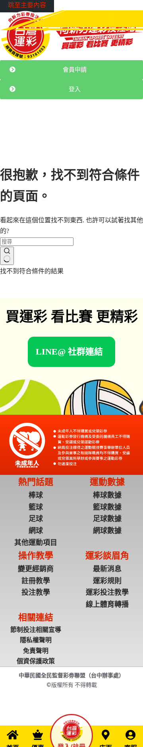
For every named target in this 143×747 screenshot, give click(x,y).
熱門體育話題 (83, 128)
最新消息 (27, 128)
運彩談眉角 (117, 128)
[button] (69, 352)
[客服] (131, 734)
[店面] (105, 734)
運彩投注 (52, 128)
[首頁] (13, 734)
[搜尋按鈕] (7, 256)
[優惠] (38, 734)
